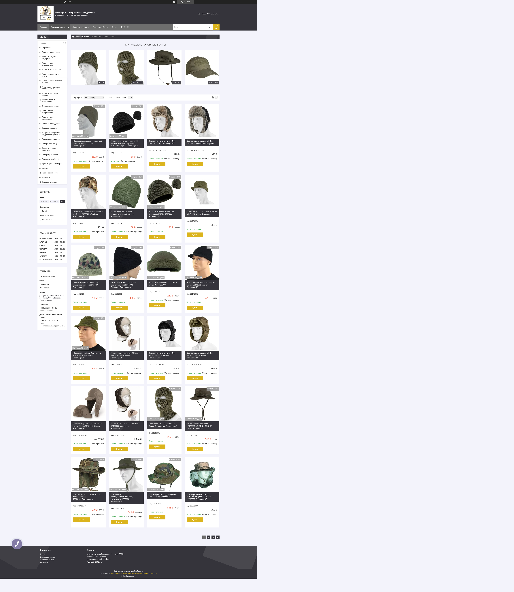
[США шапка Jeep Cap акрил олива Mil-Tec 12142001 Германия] (202, 192)
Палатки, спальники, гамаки (51, 94)
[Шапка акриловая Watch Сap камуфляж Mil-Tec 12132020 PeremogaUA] (88, 262)
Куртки (45, 168)
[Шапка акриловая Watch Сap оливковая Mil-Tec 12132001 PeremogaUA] (164, 192)
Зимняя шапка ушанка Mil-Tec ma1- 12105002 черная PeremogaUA (162, 355)
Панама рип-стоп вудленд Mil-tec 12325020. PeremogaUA (163, 495)
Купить (81, 166)
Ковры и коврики (49, 128)
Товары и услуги (58, 27)
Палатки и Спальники (51, 69)
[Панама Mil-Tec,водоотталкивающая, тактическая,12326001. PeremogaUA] (126, 474)
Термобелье (47, 47)
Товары (42, 43)
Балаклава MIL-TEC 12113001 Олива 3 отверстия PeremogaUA (163, 425)
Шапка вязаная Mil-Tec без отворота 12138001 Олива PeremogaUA (122, 214)
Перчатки (46, 177)
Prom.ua (140, 571)
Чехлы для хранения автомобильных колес (51, 88)
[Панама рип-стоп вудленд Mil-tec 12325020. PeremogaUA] (164, 474)
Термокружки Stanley (51, 159)
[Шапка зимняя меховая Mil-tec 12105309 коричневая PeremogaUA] (126, 333)
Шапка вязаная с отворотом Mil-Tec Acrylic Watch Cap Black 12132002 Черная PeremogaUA (125, 143)
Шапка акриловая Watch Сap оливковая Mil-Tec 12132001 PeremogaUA (161, 214)
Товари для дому (49, 144)
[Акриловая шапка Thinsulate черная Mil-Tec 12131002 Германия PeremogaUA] (126, 262)
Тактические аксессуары (47, 118)
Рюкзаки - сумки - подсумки (49, 58)
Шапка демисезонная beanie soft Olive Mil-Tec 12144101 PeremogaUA (87, 143)
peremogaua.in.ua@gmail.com (99, 559)
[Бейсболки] (202, 67)
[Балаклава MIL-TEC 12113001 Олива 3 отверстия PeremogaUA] (164, 403)
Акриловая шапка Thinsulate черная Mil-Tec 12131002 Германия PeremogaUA (123, 284)
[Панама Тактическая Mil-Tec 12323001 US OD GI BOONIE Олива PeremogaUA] (202, 403)
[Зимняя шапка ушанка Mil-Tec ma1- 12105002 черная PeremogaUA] (164, 333)
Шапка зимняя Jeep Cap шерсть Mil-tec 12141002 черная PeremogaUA (201, 284)
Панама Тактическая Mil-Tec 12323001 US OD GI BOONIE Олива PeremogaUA (199, 426)
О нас (114, 27)
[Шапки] (88, 67)
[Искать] (209, 27)
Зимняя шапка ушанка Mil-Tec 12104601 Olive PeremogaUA (162, 142)
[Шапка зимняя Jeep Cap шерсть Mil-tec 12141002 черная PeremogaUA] (202, 262)
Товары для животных (51, 139)
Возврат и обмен (100, 27)
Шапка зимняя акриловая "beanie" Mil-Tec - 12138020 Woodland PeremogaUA (88, 214)
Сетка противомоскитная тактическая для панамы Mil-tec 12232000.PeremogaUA (200, 496)
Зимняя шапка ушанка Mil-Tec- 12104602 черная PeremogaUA (200, 142)
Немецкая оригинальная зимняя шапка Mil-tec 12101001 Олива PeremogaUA (87, 426)
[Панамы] (164, 67)
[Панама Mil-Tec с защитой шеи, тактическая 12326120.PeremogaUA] (88, 474)
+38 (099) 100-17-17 (95, 562)
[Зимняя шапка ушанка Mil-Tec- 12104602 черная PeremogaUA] (202, 121)
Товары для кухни (50, 155)
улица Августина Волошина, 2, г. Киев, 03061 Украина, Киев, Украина (105, 555)
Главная (43, 27)
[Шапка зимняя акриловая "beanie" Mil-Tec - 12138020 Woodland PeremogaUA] (88, 192)
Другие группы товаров (52, 164)
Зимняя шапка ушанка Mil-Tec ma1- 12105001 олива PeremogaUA (200, 355)
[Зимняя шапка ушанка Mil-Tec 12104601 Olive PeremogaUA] (164, 121)
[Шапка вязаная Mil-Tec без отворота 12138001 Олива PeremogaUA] (126, 192)
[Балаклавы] (126, 67)
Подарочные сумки (50, 106)
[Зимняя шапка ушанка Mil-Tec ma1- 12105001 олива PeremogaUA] (202, 333)
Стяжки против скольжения (48, 101)
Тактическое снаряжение (47, 64)
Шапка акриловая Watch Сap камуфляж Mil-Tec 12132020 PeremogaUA (85, 284)
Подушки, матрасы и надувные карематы (51, 134)
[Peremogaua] (45, 14)
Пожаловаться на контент (121, 573)
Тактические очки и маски (50, 75)
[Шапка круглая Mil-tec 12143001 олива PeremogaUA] (164, 262)
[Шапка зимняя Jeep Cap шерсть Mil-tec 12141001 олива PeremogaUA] (88, 333)
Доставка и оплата (80, 27)
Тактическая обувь (50, 173)
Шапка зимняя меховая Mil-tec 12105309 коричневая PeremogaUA (124, 355)
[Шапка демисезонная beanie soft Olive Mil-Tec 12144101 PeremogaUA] (88, 121)
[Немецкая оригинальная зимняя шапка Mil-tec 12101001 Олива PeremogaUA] (88, 403)
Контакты (44, 563)
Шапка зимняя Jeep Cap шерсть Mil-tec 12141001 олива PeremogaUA (87, 355)
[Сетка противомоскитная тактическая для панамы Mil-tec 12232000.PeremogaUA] (202, 474)
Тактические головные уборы (52, 81)
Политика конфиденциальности (144, 573)
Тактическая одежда (51, 52)
